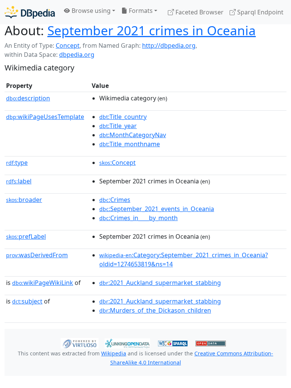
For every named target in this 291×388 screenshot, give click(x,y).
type (17, 162)
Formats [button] (140, 10)
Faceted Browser (199, 12)
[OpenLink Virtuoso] (80, 343)
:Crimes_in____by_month (138, 218)
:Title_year (118, 126)
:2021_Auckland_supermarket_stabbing (160, 282)
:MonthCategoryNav (132, 135)
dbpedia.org (76, 54)
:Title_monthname (129, 144)
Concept (68, 45)
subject (27, 301)
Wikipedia (113, 353)
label (18, 181)
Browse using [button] (90, 10)
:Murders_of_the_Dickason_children (155, 310)
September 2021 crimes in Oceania (151, 30)
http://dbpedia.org (169, 45)
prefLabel (26, 236)
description (28, 98)
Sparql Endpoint (259, 12)
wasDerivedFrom (37, 255)
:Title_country (123, 117)
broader (24, 200)
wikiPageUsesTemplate (45, 117)
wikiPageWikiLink (42, 282)
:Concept (117, 162)
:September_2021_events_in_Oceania (156, 209)
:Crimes (114, 200)
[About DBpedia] (30, 12)
